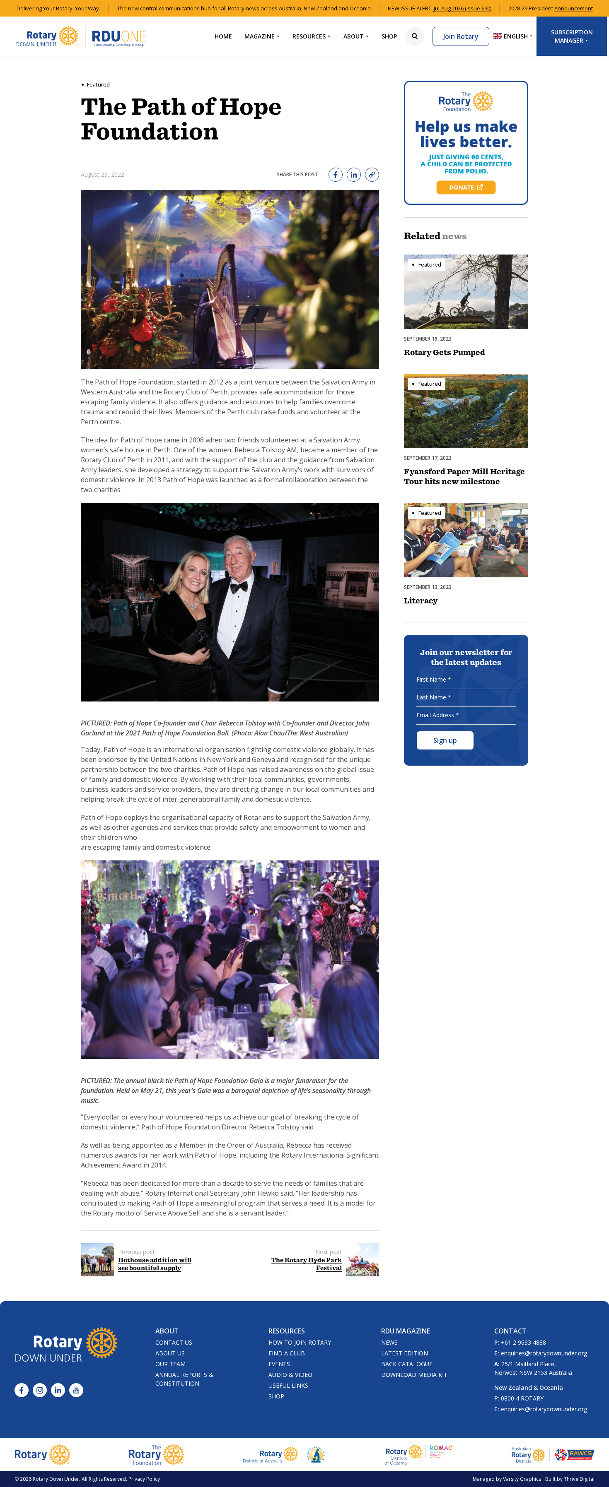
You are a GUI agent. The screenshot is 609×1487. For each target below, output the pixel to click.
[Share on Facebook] (336, 175)
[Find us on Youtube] (76, 1390)
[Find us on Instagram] (40, 1390)
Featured (98, 84)
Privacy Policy (144, 1478)
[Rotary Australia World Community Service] (553, 1455)
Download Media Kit (414, 1375)
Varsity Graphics (522, 1478)
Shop (389, 36)
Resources (309, 36)
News (389, 1342)
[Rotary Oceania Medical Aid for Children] (418, 1454)
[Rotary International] (42, 1454)
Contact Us (173, 1342)
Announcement (573, 8)
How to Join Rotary (299, 1342)
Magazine (259, 36)
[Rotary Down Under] (81, 36)
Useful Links (288, 1385)
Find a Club (286, 1353)
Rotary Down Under (56, 1478)
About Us (170, 1353)
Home (223, 36)
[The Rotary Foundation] (156, 1454)
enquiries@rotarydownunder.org (544, 1353)
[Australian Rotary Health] (284, 1454)
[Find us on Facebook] (22, 1390)
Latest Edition (404, 1353)
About (353, 36)
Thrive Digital (579, 1478)
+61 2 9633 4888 (523, 1342)
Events (279, 1364)
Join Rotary (461, 36)
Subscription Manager (572, 36)
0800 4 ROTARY (522, 1398)
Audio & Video (290, 1375)
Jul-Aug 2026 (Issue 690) (462, 8)
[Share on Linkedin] (354, 175)
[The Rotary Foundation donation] (466, 143)
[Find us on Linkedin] (58, 1390)
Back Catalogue (407, 1364)
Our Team (170, 1364)
